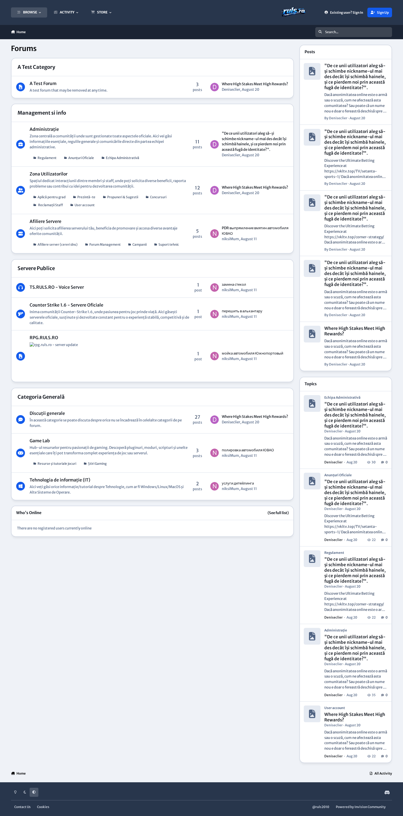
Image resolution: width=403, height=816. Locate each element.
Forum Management (105, 244)
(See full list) (278, 513)
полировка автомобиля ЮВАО (248, 450)
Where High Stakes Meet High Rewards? (255, 84)
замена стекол (234, 284)
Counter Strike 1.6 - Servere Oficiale (66, 305)
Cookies (43, 807)
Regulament (47, 158)
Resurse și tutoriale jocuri (57, 463)
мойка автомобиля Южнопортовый (252, 353)
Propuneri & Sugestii (122, 197)
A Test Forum (43, 83)
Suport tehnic (168, 244)
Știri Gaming (97, 463)
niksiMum (230, 239)
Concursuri (158, 197)
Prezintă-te (86, 197)
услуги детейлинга (238, 483)
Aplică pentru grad (52, 197)
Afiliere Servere (45, 221)
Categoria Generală (41, 397)
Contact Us (22, 807)
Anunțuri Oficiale (81, 158)
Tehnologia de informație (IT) (60, 480)
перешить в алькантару (242, 311)
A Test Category (36, 67)
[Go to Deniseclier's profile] (214, 87)
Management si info (42, 113)
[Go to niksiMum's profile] (214, 233)
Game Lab (40, 440)
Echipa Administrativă (122, 158)
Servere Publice (36, 268)
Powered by (361, 807)
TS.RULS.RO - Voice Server (57, 287)
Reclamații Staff (50, 205)
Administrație (44, 129)
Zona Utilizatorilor (48, 174)
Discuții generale (47, 413)
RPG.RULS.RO (44, 337)
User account (85, 205)
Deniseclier (231, 89)
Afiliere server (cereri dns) (58, 244)
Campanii (139, 244)
